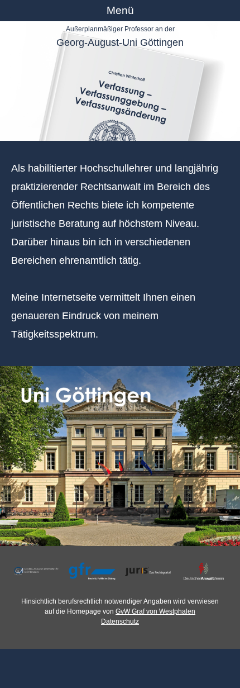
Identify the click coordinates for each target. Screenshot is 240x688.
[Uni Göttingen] (120, 456)
